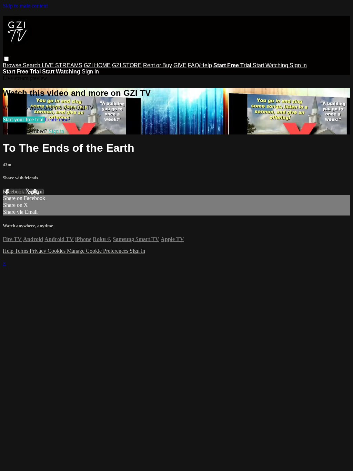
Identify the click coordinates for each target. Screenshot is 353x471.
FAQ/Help (200, 65)
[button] (6, 59)
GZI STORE (127, 65)
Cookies (57, 251)
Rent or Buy (157, 65)
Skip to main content (25, 6)
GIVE (179, 65)
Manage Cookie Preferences (98, 251)
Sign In (90, 71)
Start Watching (271, 65)
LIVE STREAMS (62, 65)
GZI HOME (97, 65)
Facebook (14, 191)
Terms (22, 251)
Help (9, 251)
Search (32, 65)
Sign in (298, 65)
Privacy (39, 251)
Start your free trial (24, 119)
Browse (13, 65)
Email (37, 191)
